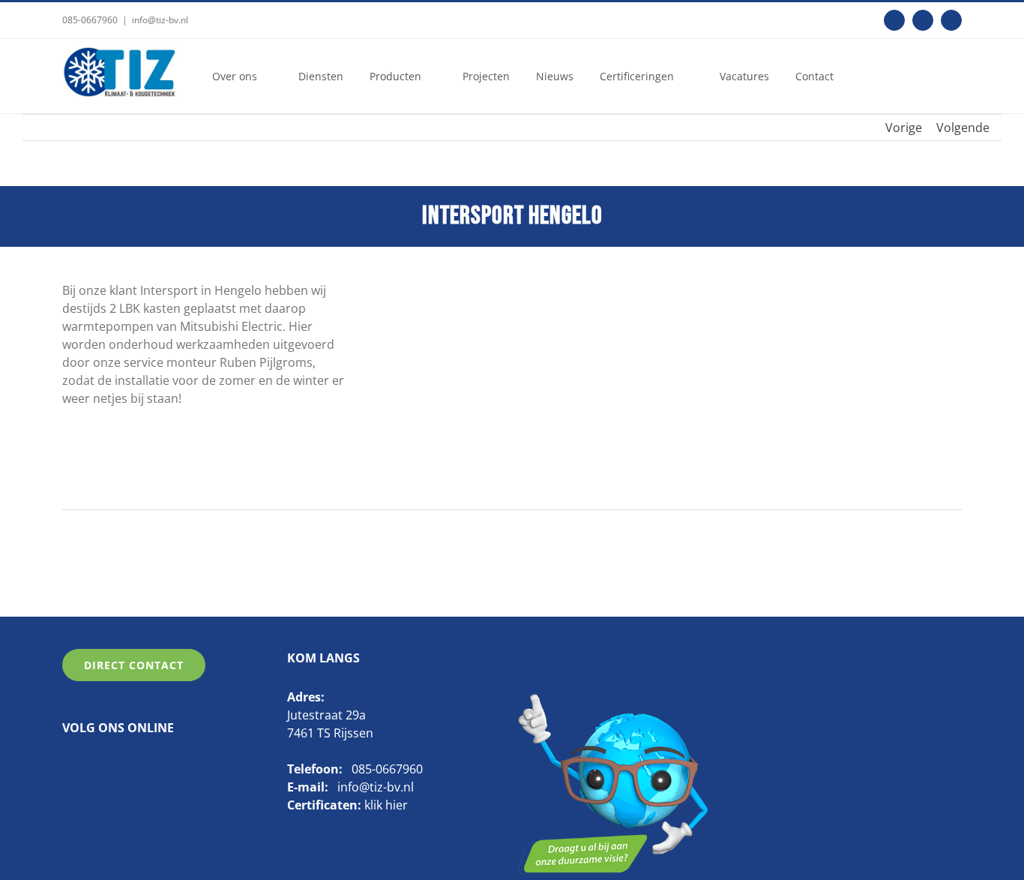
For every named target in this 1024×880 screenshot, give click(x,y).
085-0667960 (90, 20)
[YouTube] (115, 765)
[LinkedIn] (91, 765)
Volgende (963, 127)
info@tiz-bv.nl (160, 20)
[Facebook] (68, 765)
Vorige (903, 127)
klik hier (386, 805)
